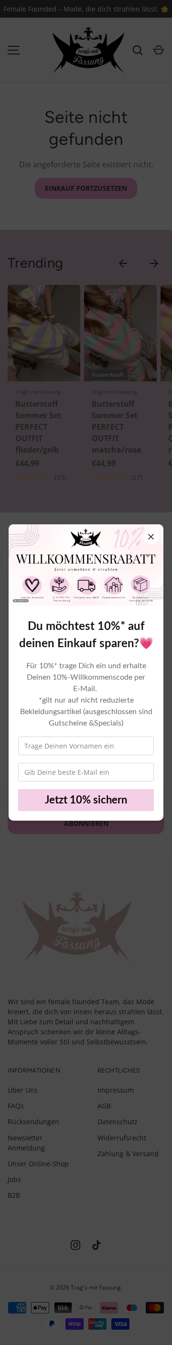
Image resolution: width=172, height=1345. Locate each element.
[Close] (151, 536)
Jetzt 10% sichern (86, 800)
